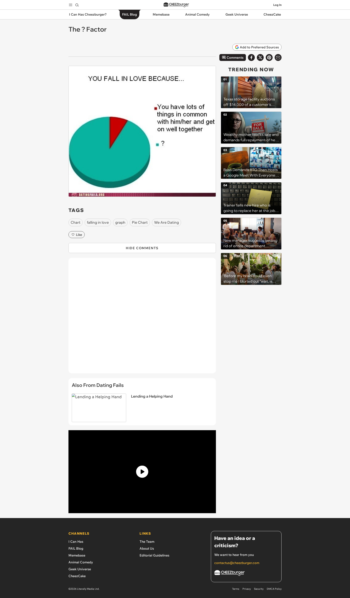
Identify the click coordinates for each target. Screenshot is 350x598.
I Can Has (75, 541)
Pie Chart (140, 222)
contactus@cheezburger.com (236, 563)
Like (79, 235)
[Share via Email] (278, 57)
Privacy (246, 588)
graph (120, 222)
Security (259, 588)
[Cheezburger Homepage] (176, 5)
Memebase (76, 555)
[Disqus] (142, 317)
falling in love (98, 222)
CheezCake (77, 576)
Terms (235, 588)
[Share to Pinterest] (269, 57)
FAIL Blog (75, 548)
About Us (147, 548)
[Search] (77, 5)
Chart (75, 222)
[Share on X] (260, 57)
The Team (147, 541)
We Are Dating (166, 222)
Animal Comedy (80, 562)
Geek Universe (79, 569)
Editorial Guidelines (154, 555)
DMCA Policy (274, 588)
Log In (277, 5)
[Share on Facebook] (251, 57)
